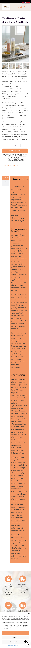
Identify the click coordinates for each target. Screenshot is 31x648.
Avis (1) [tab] (5, 183)
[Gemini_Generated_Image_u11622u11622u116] (15, 44)
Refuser (15, 637)
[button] (28, 613)
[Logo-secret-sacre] (6, 4)
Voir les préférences (15, 642)
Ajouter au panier (15, 151)
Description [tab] (6, 177)
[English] (23, 2)
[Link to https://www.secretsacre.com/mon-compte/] (21, 6)
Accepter (15, 633)
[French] (25, 2)
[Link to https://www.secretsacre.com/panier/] (24, 6)
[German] (28, 2)
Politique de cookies (12, 645)
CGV (19, 645)
